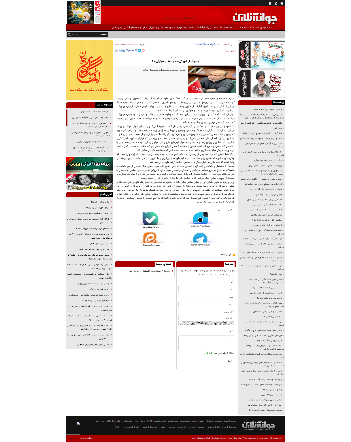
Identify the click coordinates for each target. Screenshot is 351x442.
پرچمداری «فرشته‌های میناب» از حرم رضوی (91, 213)
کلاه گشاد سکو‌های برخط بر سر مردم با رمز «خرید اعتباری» (263, 154)
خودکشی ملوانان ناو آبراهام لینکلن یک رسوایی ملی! (261, 252)
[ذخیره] (123, 50)
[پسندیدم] (143, 50)
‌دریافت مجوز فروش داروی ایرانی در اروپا (265, 410)
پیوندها (211, 427)
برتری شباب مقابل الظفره (99, 243)
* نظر (231, 331)
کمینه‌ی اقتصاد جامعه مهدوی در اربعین (92, 141)
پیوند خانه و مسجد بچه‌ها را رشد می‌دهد (265, 379)
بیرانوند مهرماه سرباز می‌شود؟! (97, 207)
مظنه (145, 427)
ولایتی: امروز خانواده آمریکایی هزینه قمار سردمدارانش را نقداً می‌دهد (266, 281)
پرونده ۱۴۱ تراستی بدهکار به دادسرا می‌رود (265, 165)
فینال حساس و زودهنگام (99, 202)
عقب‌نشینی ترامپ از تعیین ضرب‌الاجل (266, 215)
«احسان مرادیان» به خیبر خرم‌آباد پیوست (92, 228)
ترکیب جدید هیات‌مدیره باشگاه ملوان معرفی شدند (89, 295)
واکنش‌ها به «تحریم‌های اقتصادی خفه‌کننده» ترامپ (261, 123)
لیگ (137, 427)
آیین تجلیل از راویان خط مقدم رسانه (267, 225)
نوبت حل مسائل (275, 274)
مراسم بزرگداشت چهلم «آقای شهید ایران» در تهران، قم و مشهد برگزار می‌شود (262, 364)
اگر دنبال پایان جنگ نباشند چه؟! (269, 340)
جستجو (172, 427)
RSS (117, 427)
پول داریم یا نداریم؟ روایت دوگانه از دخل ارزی (90, 117)
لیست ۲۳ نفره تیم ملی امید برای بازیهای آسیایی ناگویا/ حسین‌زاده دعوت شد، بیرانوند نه (89, 327)
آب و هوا (154, 427)
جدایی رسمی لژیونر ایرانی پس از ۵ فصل (93, 344)
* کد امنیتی (228, 312)
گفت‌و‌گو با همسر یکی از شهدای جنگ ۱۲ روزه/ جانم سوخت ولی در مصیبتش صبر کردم (91, 149)
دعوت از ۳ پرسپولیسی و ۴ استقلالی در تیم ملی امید (149, 271)
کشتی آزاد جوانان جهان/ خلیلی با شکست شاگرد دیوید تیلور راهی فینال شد (89, 266)
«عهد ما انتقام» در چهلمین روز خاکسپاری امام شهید (261, 179)
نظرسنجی (182, 427)
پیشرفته (75, 34)
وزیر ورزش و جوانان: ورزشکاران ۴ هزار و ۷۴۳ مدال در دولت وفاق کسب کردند (89, 236)
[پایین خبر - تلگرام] (200, 240)
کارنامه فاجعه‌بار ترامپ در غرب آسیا (268, 204)
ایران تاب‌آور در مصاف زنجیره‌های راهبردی (265, 209)
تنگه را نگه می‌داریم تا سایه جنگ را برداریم (265, 400)
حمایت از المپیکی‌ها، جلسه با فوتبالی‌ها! (175, 61)
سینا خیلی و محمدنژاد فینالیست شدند (94, 249)
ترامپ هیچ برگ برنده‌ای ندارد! (269, 298)
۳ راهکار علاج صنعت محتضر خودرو (94, 111)
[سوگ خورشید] (261, 83)
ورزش (233, 51)
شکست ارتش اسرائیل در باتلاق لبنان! (267, 220)
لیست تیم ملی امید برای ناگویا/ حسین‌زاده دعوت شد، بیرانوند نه (89, 308)
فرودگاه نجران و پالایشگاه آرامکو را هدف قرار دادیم (262, 238)
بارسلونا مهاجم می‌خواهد (272, 389)
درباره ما (232, 427)
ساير (227, 51)
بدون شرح (277, 128)
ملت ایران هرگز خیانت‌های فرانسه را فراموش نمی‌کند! (264, 145)
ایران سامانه (74, 438)
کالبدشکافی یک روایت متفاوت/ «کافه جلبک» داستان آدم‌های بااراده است (91, 125)
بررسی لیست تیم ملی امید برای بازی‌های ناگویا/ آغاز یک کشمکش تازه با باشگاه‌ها (89, 257)
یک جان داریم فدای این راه (270, 394)
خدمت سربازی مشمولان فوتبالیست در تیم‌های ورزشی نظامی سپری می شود (89, 317)
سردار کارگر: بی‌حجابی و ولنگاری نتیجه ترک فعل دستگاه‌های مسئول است (264, 305)
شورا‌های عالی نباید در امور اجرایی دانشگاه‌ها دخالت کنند (262, 356)
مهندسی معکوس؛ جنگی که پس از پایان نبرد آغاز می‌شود (264, 245)
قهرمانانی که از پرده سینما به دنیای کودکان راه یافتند (261, 335)
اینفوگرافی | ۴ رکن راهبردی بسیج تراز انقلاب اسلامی (261, 133)
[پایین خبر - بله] (150, 222)
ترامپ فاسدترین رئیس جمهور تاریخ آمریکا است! (262, 330)
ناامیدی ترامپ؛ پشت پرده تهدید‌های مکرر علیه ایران (261, 138)
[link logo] (310, 16)
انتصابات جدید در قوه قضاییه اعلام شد (266, 109)
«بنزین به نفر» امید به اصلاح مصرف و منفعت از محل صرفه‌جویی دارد (262, 259)
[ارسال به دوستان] (120, 50)
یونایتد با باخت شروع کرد (99, 289)
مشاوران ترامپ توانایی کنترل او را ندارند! (265, 189)
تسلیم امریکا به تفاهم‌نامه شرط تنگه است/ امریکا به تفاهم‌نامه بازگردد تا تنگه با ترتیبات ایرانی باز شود (262, 116)
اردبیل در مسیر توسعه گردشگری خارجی (266, 293)
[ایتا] (150, 241)
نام (232, 281)
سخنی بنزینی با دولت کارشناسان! (269, 194)
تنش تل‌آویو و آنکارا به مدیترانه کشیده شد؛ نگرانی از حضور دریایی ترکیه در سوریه (262, 172)
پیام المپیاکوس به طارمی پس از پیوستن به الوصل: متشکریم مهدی (89, 276)
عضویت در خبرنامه (196, 427)
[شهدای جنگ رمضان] (261, 54)
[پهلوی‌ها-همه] (89, 182)
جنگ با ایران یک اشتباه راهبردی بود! (267, 287)
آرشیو (163, 427)
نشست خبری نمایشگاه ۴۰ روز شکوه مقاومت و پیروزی (264, 232)
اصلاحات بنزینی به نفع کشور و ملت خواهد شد (263, 184)
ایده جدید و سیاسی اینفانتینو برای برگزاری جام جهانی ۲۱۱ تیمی (89, 336)
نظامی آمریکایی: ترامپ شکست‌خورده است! (264, 311)
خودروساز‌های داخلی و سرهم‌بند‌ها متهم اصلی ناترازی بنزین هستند (90, 134)
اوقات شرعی (128, 427)
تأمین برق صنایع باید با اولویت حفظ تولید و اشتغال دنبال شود (262, 372)
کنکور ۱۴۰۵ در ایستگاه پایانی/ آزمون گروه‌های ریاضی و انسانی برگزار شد (265, 347)
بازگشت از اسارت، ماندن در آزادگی (268, 160)
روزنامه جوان (223, 209)
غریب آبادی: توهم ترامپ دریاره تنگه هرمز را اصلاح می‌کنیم (262, 267)
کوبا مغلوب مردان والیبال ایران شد (95, 300)
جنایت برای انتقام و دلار (272, 316)
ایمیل (231, 297)
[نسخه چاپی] (116, 50)
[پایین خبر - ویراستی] (200, 221)
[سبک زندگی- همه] (89, 70)
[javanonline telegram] (139, 50)
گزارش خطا (226, 254)
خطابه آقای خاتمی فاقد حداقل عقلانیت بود (265, 405)
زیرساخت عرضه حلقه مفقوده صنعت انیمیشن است (261, 384)
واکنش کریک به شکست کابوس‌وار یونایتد (92, 283)
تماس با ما (221, 427)
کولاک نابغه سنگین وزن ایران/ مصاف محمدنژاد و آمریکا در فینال (89, 221)
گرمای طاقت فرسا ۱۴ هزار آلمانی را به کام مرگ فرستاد (264, 323)
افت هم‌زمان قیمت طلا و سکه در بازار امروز (264, 199)
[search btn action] (69, 34)
